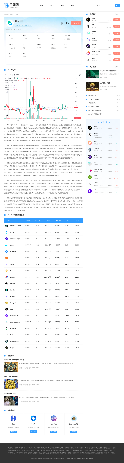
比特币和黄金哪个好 (11, 376)
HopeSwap (54, 424)
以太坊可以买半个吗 (94, 106)
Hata (13, 424)
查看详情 (13, 432)
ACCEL (94, 58)
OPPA (95, 141)
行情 (52, 5)
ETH (93, 24)
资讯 (72, 5)
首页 (41, 5)
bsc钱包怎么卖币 (10, 393)
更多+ (117, 14)
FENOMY (96, 148)
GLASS (96, 133)
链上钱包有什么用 (93, 99)
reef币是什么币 (105, 83)
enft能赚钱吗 (92, 103)
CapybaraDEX (74, 424)
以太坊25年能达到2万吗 (95, 114)
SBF (95, 162)
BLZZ (94, 45)
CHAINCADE (96, 51)
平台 (62, 5)
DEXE (94, 31)
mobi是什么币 (92, 95)
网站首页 (12, 14)
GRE (95, 176)
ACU (93, 18)
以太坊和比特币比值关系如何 (14, 360)
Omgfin (33, 424)
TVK (95, 190)
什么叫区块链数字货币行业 (108, 70)
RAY (93, 38)
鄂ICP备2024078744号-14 (85, 458)
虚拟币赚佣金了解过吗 (94, 110)
